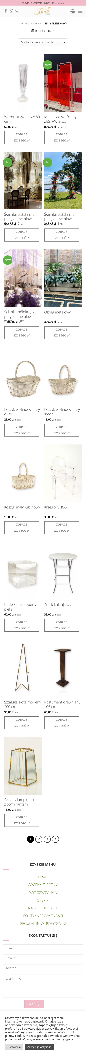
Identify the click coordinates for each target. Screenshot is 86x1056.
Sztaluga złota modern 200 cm (22, 704)
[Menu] (80, 11)
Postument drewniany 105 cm (62, 704)
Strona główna (30, 23)
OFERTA (43, 900)
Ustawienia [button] (14, 1047)
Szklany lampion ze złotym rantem (19, 802)
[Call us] (17, 11)
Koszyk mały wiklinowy (22, 507)
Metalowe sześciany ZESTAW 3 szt (60, 119)
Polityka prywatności (43, 916)
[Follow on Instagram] (11, 11)
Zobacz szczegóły (22, 137)
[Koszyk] (72, 11)
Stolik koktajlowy (57, 604)
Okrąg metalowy (57, 312)
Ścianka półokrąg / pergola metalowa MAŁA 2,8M (59, 219)
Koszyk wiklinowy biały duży (22, 411)
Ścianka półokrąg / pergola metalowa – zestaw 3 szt (20, 316)
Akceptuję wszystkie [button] (39, 1047)
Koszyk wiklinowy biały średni (62, 411)
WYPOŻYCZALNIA (43, 892)
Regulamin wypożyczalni (43, 923)
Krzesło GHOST (56, 507)
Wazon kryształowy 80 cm (22, 119)
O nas (43, 877)
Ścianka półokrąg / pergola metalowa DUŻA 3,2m (19, 219)
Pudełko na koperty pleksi (20, 606)
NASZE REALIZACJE (43, 908)
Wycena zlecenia (43, 885)
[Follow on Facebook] (5, 11)
